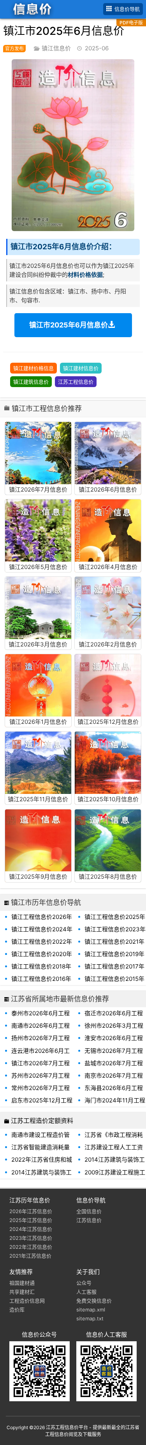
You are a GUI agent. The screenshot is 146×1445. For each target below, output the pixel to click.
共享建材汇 (22, 1292)
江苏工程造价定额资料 (42, 1120)
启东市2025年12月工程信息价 (41, 1104)
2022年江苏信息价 (30, 1247)
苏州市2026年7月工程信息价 (40, 1079)
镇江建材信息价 (81, 368)
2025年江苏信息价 (30, 1220)
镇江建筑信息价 (31, 382)
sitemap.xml (90, 1309)
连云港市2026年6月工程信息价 (40, 1055)
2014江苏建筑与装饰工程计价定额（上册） (41, 1176)
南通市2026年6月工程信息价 (40, 1029)
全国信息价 (89, 1211)
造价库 (17, 1309)
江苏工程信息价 (75, 382)
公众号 (83, 1283)
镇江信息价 (56, 48)
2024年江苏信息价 (30, 1229)
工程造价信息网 (27, 1301)
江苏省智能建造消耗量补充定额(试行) (40, 1151)
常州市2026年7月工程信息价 (40, 1092)
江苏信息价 (89, 1220)
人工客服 (86, 1292)
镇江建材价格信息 (33, 368)
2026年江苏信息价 (30, 1211)
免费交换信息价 (94, 1301)
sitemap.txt (90, 1318)
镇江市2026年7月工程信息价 (40, 1067)
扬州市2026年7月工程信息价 (40, 1042)
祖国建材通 (22, 1283)
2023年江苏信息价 (30, 1238)
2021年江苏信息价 (30, 1256)
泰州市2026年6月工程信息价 (40, 1017)
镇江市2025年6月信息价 (68, 325)
